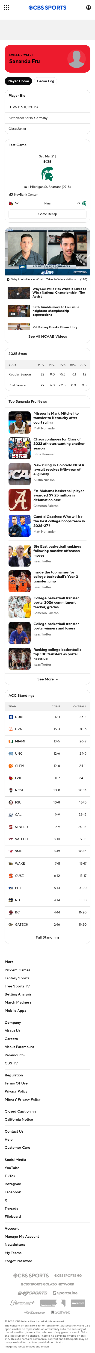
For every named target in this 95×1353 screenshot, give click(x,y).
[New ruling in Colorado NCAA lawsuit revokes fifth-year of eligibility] (20, 474)
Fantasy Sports (17, 978)
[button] (6, 7)
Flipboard (13, 1216)
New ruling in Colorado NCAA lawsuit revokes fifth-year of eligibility (58, 469)
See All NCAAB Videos (47, 336)
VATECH (21, 839)
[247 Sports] (33, 1292)
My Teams (13, 1253)
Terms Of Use (16, 1083)
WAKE (20, 864)
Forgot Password (19, 1261)
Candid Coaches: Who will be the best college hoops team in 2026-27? (59, 521)
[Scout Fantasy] (35, 1312)
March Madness (18, 1002)
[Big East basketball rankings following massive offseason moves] (20, 555)
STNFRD (21, 827)
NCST (19, 790)
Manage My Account (22, 1236)
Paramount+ (15, 1055)
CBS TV (11, 1063)
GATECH (21, 925)
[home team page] (47, 174)
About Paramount (19, 1047)
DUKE (19, 717)
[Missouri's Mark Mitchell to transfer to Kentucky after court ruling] (20, 422)
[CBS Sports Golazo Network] (47, 1284)
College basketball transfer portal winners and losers (56, 626)
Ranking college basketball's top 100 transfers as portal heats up (57, 654)
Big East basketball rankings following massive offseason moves (57, 551)
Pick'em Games (17, 970)
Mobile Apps (15, 1010)
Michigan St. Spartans (45, 187)
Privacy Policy (16, 1091)
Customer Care (17, 1147)
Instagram (13, 1184)
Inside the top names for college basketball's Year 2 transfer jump (55, 576)
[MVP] (78, 1301)
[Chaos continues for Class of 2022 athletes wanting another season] (20, 448)
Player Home (18, 81)
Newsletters (15, 1244)
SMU (18, 851)
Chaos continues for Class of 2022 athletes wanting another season (59, 443)
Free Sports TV (17, 986)
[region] (47, 251)
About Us (12, 1030)
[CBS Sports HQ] (68, 1275)
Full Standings (47, 937)
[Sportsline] (65, 1292)
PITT (18, 888)
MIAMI (20, 741)
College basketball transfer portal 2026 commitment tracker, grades (56, 602)
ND (17, 900)
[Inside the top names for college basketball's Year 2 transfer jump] (20, 581)
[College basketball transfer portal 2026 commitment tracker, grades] (20, 607)
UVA (18, 729)
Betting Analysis (18, 994)
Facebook (13, 1192)
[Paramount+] (22, 1302)
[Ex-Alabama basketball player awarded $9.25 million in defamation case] (20, 500)
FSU (18, 803)
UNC (18, 754)
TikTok (10, 1176)
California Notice (19, 1119)
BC (17, 912)
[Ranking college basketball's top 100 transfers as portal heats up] (20, 659)
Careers (11, 1039)
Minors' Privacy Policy (23, 1099)
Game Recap (47, 214)
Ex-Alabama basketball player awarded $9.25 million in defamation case (58, 495)
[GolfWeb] (61, 1312)
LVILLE (20, 778)
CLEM (19, 766)
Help (9, 1139)
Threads (11, 1208)
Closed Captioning (20, 1111)
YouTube (12, 1168)
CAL (18, 815)
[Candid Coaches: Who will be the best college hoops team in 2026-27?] (20, 526)
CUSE (19, 876)
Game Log (45, 81)
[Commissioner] (52, 1301)
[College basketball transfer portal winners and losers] (20, 633)
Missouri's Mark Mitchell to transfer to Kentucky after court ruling (56, 418)
